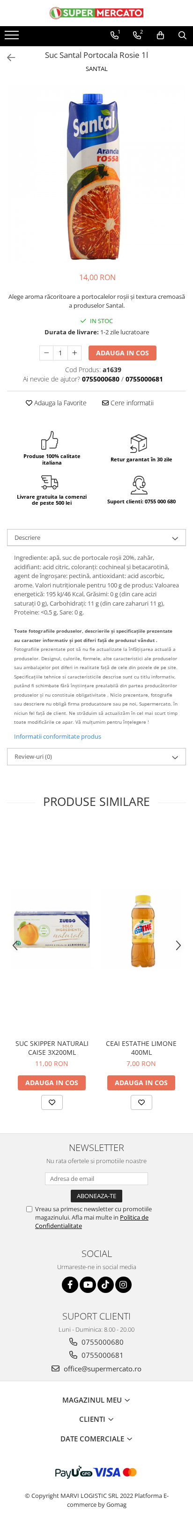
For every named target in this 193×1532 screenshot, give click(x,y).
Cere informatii (131, 402)
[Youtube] (88, 1285)
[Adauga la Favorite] (52, 1102)
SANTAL (97, 68)
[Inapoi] (7, 57)
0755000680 (102, 1342)
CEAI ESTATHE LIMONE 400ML (141, 1048)
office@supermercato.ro (101, 1368)
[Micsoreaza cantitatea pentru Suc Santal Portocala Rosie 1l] (46, 353)
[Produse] (13, 38)
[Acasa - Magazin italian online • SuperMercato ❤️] (96, 13)
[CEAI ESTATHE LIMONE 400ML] (141, 929)
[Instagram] (123, 1285)
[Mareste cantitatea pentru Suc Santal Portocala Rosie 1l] (74, 353)
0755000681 (102, 1355)
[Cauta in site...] (182, 35)
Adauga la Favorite (59, 402)
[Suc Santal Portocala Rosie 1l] (96, 174)
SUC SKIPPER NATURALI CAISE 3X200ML (52, 1048)
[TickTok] (105, 1285)
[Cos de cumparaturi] (160, 35)
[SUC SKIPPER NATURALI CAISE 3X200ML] (52, 929)
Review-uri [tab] (33, 756)
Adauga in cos (122, 352)
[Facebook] (70, 1285)
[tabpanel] (96, 174)
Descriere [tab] (27, 537)
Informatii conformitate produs (57, 736)
